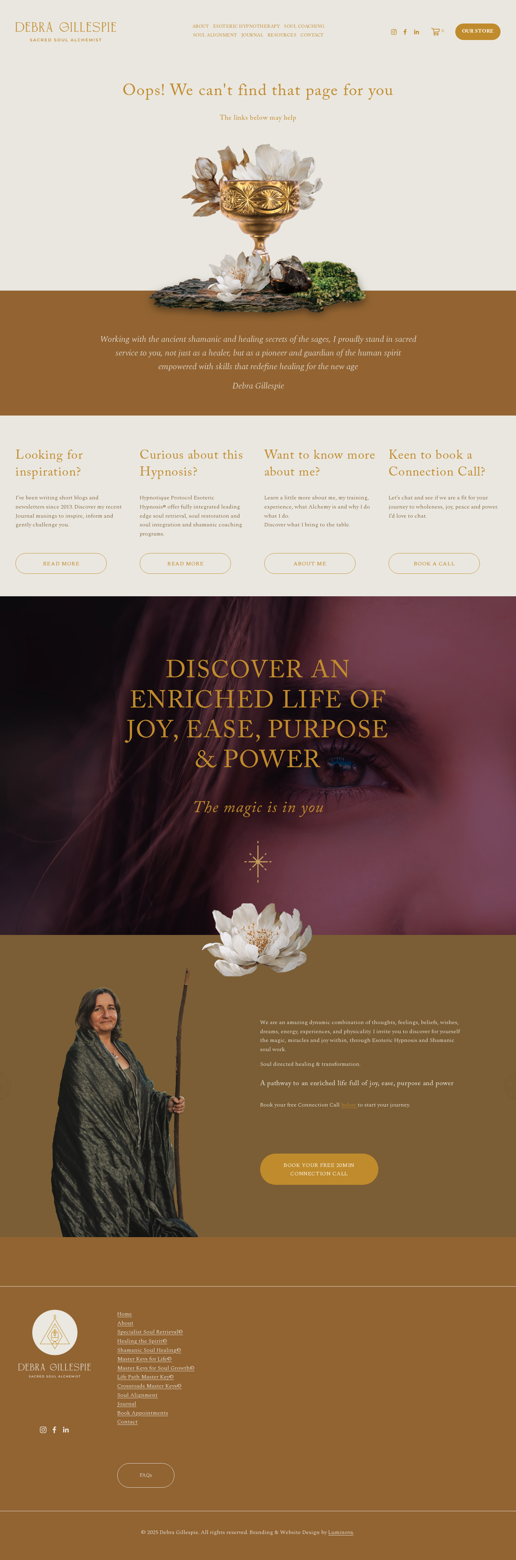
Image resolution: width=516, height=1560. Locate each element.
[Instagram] (393, 31)
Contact (127, 1422)
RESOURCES (282, 36)
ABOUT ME (309, 563)
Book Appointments (142, 1413)
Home (124, 1314)
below (349, 1105)
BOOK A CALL (434, 563)
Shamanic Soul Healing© (149, 1350)
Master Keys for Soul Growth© (155, 1368)
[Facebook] (405, 31)
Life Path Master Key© (145, 1377)
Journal (126, 1404)
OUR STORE (478, 32)
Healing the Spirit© (142, 1341)
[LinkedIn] (416, 31)
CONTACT (312, 36)
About (125, 1323)
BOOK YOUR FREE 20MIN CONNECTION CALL (319, 1169)
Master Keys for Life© (144, 1359)
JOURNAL (253, 36)
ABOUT (200, 27)
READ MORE (61, 563)
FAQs (146, 1475)
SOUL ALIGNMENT (215, 36)
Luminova (340, 1532)
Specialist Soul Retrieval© (150, 1332)
